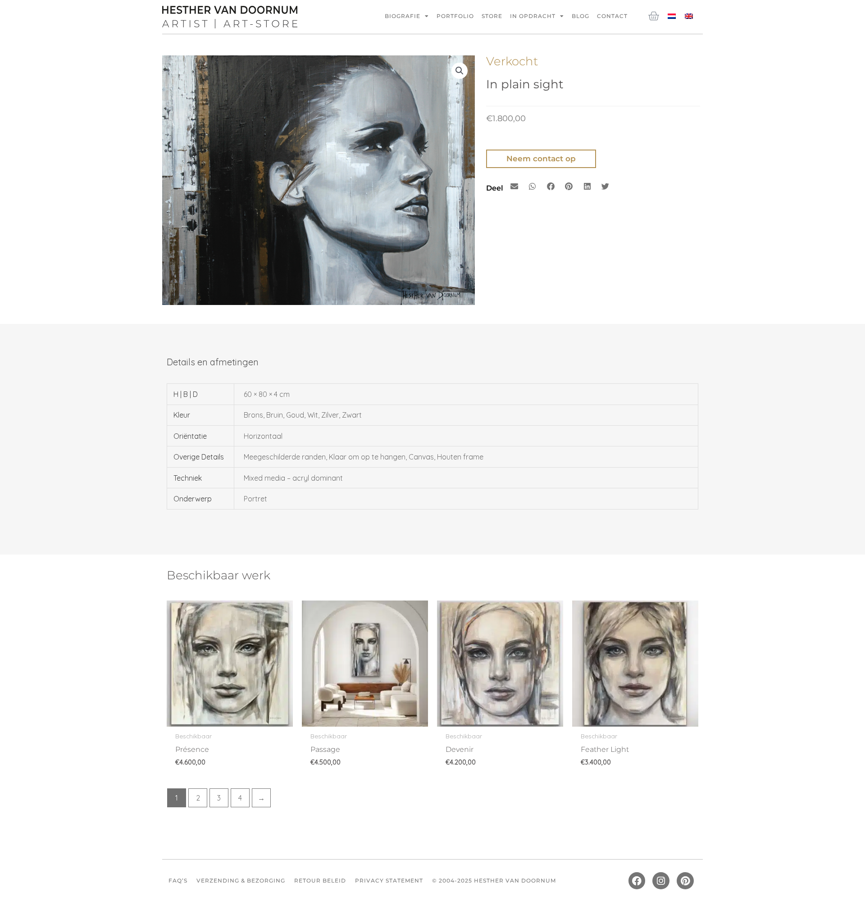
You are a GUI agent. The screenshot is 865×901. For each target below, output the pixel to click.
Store (492, 16)
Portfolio (455, 16)
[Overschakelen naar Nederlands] (671, 15)
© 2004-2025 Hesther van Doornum (494, 880)
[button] (459, 71)
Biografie (402, 16)
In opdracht (532, 16)
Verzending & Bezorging (240, 880)
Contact (612, 16)
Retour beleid (320, 880)
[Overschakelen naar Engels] (688, 15)
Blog (580, 16)
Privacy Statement (389, 880)
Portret (255, 498)
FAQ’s (177, 880)
